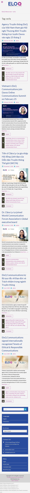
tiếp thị (13, 76)
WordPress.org (7, 469)
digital (19, 141)
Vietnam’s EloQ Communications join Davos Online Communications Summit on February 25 (14, 92)
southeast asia (15, 395)
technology (22, 395)
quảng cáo (8, 76)
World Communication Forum (13, 202)
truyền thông (12, 200)
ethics (7, 393)
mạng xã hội (18, 322)
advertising (8, 138)
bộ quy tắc (12, 320)
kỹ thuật (12, 322)
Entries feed (6, 464)
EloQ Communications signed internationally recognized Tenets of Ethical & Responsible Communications (12, 344)
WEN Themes (15, 480)
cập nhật (8, 72)
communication (21, 138)
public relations (19, 143)
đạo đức (20, 325)
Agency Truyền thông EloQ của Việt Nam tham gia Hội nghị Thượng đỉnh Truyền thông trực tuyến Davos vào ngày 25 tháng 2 (15, 31)
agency (7, 320)
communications (10, 140)
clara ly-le (12, 72)
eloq (17, 72)
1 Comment (8, 206)
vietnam (11, 145)
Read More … (6, 65)
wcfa (15, 78)
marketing (12, 143)
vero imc (8, 325)
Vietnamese (8, 68)
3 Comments (9, 401)
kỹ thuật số (11, 74)
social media (9, 395)
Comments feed (7, 467)
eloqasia (20, 72)
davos (15, 140)
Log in (4, 461)
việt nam (11, 78)
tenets (7, 397)
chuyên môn (18, 320)
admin (17, 40)
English (7, 134)
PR (22, 322)
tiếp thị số (17, 76)
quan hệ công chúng (19, 74)
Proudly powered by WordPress (15, 477)
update (7, 145)
